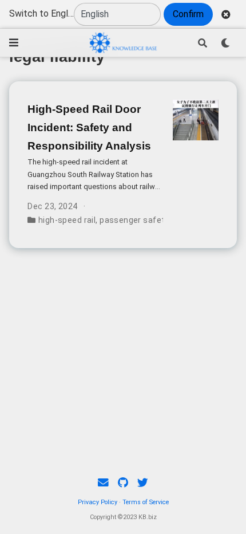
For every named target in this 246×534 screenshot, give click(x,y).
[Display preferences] (225, 43)
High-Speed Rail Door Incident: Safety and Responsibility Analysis (89, 127)
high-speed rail (67, 220)
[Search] (202, 43)
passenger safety (134, 220)
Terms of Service (145, 502)
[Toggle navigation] (13, 42)
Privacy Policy (97, 502)
